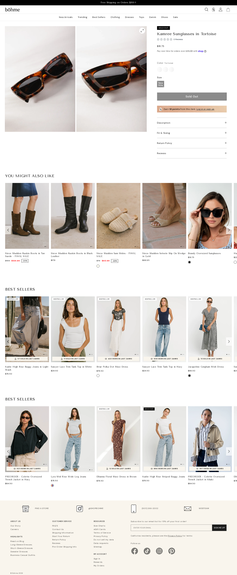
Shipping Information (63, 532)
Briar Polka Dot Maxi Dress (112, 367)
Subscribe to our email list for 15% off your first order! (159, 521)
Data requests (101, 543)
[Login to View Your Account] (220, 9)
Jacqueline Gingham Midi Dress (206, 367)
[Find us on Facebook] (134, 554)
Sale (175, 17)
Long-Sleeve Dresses (21, 544)
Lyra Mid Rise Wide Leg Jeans (68, 476)
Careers (14, 529)
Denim (152, 17)
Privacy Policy (101, 536)
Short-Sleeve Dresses (21, 548)
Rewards (98, 562)
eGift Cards (100, 529)
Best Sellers (98, 17)
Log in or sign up (205, 109)
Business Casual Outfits (22, 555)
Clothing (115, 17)
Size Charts (99, 526)
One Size (160, 84)
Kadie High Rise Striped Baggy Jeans (163, 476)
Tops (141, 17)
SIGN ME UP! (219, 527)
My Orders (99, 565)
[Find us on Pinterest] (172, 554)
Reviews (161, 153)
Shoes (164, 17)
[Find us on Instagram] (159, 554)
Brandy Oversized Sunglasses (204, 253)
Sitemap (98, 546)
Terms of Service (102, 532)
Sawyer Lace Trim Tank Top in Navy (162, 367)
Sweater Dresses (19, 551)
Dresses (129, 17)
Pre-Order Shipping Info (64, 546)
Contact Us (58, 529)
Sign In (97, 558)
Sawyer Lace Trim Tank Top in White (71, 367)
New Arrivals (66, 17)
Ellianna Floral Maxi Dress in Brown (117, 476)
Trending (82, 17)
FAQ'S (55, 526)
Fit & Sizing (163, 132)
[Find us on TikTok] (147, 554)
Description (163, 122)
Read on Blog (17, 541)
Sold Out (192, 96)
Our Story (15, 526)
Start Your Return (61, 536)
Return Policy (164, 143)
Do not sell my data (104, 539)
